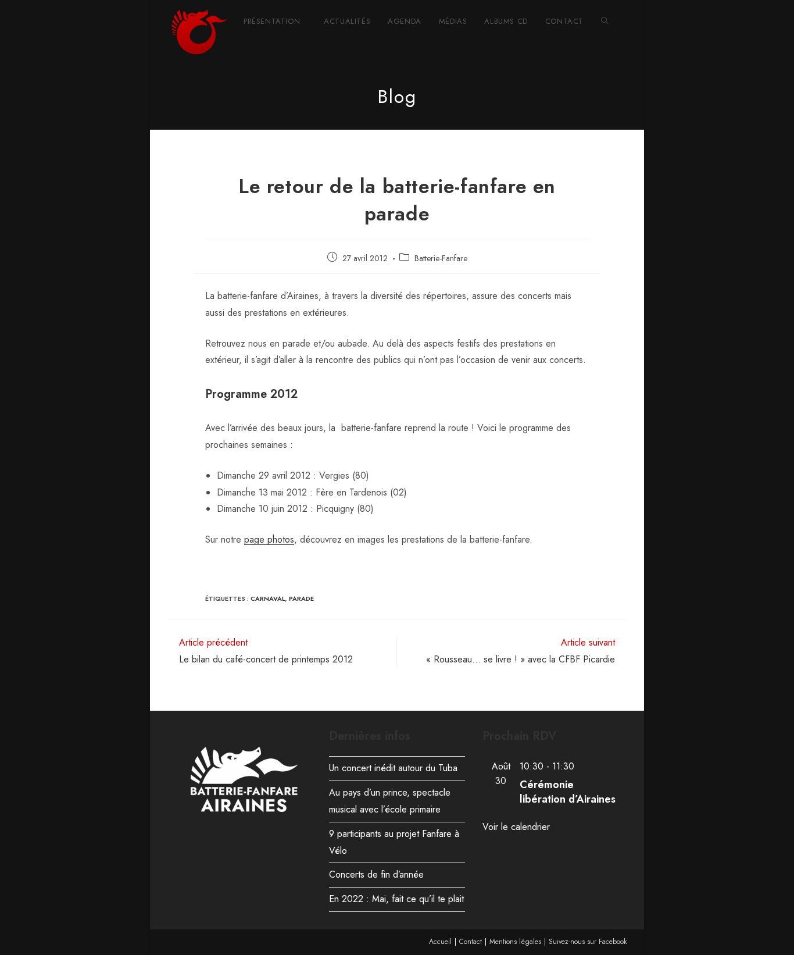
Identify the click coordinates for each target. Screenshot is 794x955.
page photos (269, 539)
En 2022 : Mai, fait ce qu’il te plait (396, 899)
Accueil (440, 941)
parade (301, 598)
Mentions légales (515, 941)
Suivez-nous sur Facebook (588, 941)
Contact (470, 941)
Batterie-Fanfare (440, 258)
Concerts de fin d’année (376, 874)
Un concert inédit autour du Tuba (393, 768)
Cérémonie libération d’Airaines (568, 792)
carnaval (268, 598)
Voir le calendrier (516, 826)
